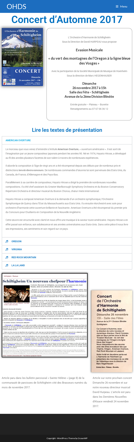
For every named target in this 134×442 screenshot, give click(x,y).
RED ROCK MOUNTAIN (24, 257)
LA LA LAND (18, 265)
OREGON (16, 241)
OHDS (16, 6)
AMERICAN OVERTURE (18, 140)
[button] (67, 140)
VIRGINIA (17, 249)
